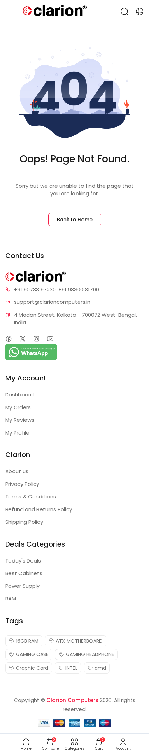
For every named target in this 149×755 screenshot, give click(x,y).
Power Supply (22, 586)
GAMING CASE (32, 654)
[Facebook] (8, 339)
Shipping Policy (24, 521)
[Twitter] (22, 339)
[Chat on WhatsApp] (31, 351)
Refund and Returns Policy (38, 509)
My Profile (17, 432)
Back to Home (75, 219)
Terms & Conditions (30, 496)
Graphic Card (32, 667)
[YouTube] (50, 339)
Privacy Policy (22, 484)
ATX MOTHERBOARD (79, 640)
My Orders (18, 407)
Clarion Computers (72, 700)
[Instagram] (36, 339)
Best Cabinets (23, 573)
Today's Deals (23, 560)
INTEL (71, 667)
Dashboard (19, 394)
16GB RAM (27, 640)
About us (16, 471)
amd (100, 667)
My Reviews (19, 419)
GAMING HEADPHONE (90, 654)
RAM (10, 598)
